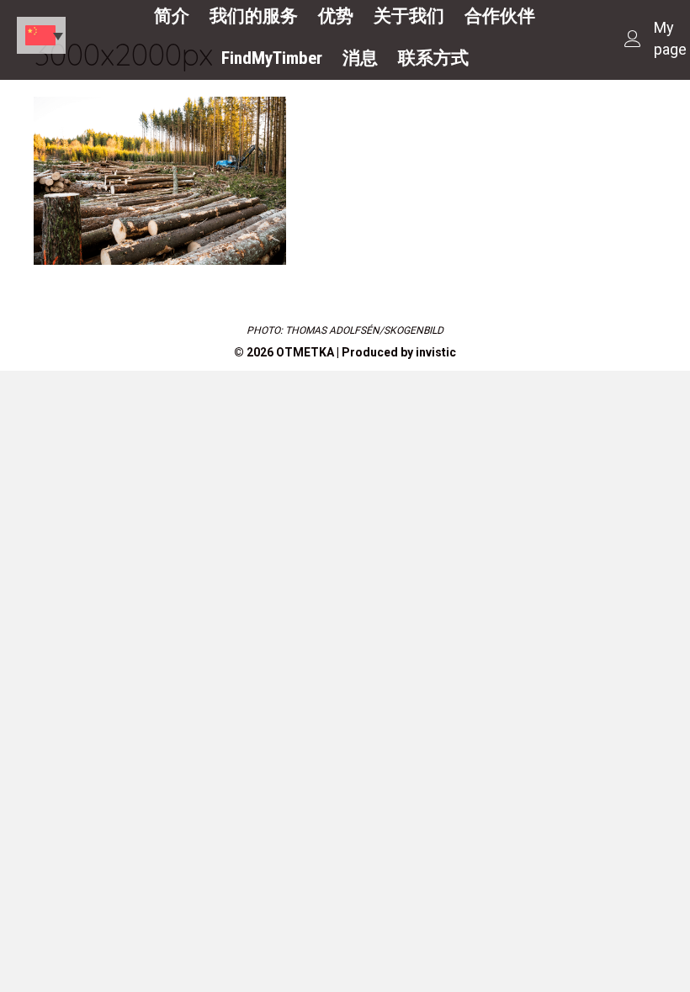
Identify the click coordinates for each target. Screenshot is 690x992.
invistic (436, 352)
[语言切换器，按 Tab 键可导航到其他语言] (41, 35)
